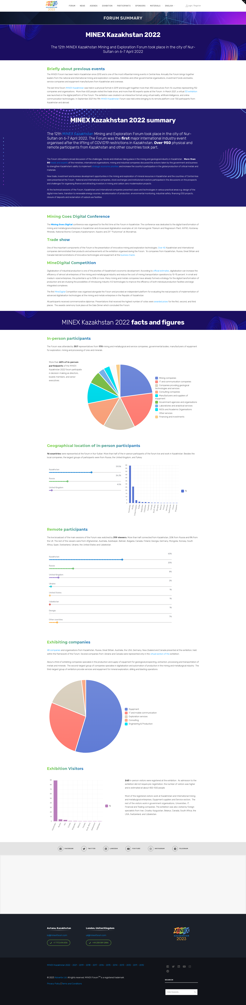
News (82, 6)
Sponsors (140, 6)
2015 (108, 965)
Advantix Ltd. (61, 977)
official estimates (161, 270)
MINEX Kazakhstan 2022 (58, 965)
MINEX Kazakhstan (74, 88)
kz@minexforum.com (57, 935)
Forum (72, 6)
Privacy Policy (53, 983)
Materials (155, 6)
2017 (95, 965)
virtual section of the (160, 654)
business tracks (128, 255)
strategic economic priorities (105, 166)
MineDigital (60, 291)
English (169, 6)
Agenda (94, 6)
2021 (75, 965)
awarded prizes (161, 301)
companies (55, 650)
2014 (115, 965)
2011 (135, 965)
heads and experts (59, 162)
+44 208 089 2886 (100, 943)
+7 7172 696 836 (60, 943)
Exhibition (107, 6)
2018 (88, 965)
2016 (101, 965)
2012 (128, 965)
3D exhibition (191, 91)
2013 (122, 965)
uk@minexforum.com (96, 935)
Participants (124, 6)
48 (48, 650)
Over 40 (162, 247)
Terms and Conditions (72, 983)
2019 (81, 965)
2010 (141, 965)
